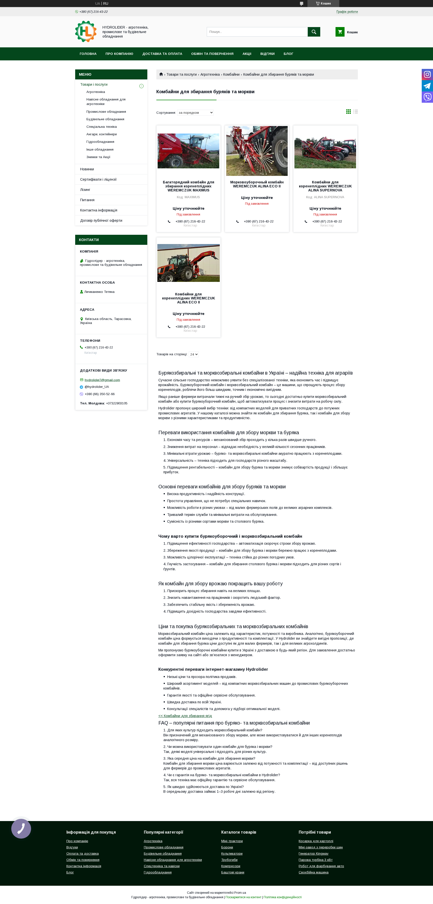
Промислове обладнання (106, 112)
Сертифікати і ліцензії (98, 179)
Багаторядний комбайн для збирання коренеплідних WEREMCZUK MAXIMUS (188, 186)
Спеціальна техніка (101, 127)
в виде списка (355, 112)
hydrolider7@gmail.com (102, 380)
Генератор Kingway (314, 853)
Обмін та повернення (212, 54)
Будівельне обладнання (105, 119)
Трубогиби (229, 860)
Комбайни (231, 74)
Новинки (87, 169)
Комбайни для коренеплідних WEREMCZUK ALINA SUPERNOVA (325, 186)
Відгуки (267, 54)
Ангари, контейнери (101, 134)
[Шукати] (314, 32)
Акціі (247, 54)
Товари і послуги (93, 84)
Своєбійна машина (314, 872)
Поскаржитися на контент (243, 897)
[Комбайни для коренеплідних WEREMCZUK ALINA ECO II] (189, 263)
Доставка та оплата (162, 54)
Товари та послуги (181, 74)
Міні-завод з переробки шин (321, 847)
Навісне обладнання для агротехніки (106, 101)
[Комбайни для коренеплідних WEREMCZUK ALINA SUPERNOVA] (325, 151)
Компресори (230, 866)
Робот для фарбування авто (321, 866)
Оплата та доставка (82, 853)
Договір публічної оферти (101, 220)
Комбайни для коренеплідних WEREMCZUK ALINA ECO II (188, 298)
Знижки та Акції (98, 157)
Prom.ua (240, 892)
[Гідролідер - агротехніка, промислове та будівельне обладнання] (85, 41)
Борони (227, 847)
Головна (88, 54)
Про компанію (119, 54)
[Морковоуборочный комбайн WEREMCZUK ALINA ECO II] (257, 151)
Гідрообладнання (100, 142)
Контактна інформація (98, 210)
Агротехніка (210, 74)
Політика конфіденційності (283, 897)
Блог (288, 54)
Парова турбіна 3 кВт (316, 860)
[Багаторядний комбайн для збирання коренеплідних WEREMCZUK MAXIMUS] (189, 151)
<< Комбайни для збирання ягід (185, 716)
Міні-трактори (232, 841)
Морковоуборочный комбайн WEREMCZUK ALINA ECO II (257, 184)
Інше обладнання (100, 149)
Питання (87, 200)
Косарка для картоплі (316, 841)
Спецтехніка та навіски (162, 866)
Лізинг (85, 190)
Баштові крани (232, 872)
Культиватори (232, 853)
